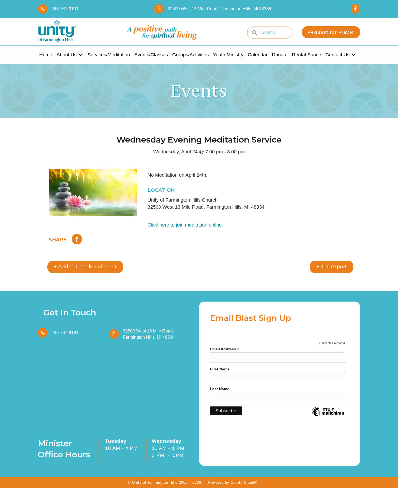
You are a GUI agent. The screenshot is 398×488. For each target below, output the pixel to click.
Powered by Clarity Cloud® (232, 482)
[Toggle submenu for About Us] (80, 55)
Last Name (219, 389)
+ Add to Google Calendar (85, 267)
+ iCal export (331, 267)
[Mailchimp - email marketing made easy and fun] (328, 415)
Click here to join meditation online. (185, 225)
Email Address (224, 349)
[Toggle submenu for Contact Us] (353, 55)
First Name (220, 369)
